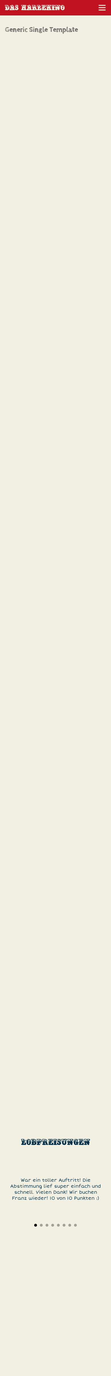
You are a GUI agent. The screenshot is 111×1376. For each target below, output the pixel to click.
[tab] (35, 1225)
